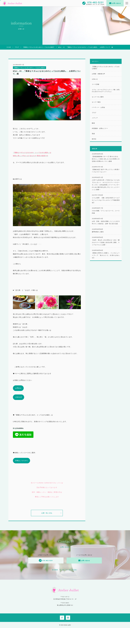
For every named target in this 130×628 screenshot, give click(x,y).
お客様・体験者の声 (98, 74)
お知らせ (95, 79)
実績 (93, 133)
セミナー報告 (96, 102)
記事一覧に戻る (46, 513)
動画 (93, 123)
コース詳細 (95, 84)
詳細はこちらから (21, 460)
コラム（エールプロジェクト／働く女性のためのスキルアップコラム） (106, 90)
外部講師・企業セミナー (100, 128)
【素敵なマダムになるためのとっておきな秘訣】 (29, 68)
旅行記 (94, 139)
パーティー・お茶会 (98, 107)
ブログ (94, 112)
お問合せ (18, 388)
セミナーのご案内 (98, 97)
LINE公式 (18, 397)
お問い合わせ (116, 3)
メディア (95, 118)
